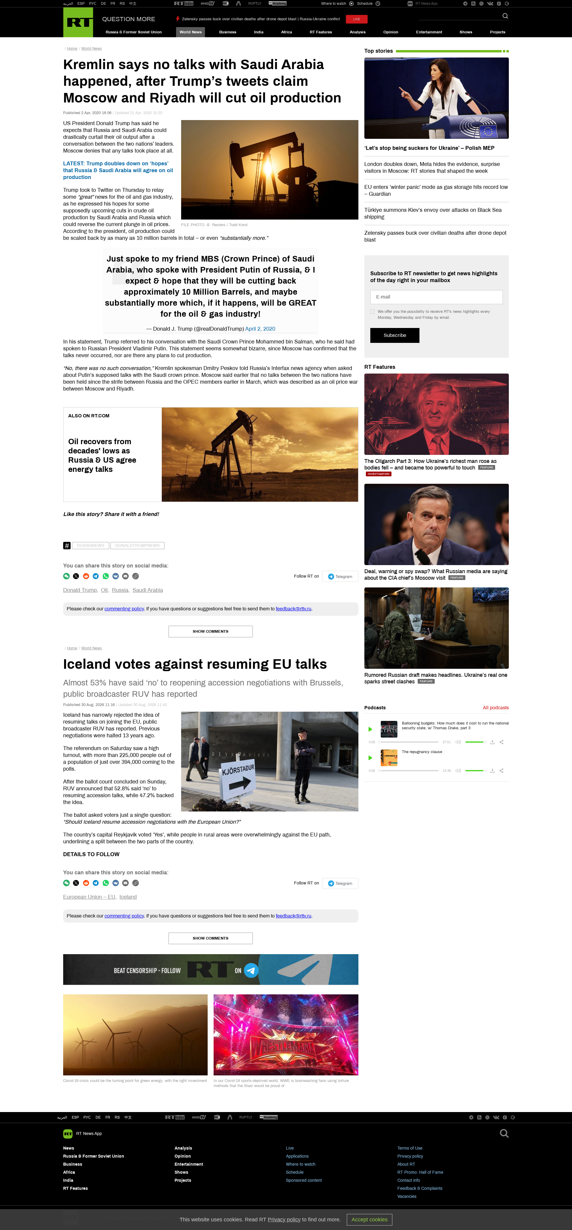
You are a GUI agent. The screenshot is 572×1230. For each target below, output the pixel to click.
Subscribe (395, 335)
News (68, 1148)
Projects (497, 32)
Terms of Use (409, 1148)
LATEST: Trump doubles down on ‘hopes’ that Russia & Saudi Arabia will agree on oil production (118, 170)
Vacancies (406, 1196)
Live (290, 1148)
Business (227, 32)
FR (113, 3)
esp (75, 1117)
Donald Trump (80, 590)
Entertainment (429, 32)
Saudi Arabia (148, 590)
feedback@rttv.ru (293, 608)
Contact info (408, 1180)
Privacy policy (410, 1156)
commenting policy (124, 608)
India (258, 32)
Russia (120, 590)
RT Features (321, 32)
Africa (286, 32)
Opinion (390, 32)
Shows (466, 32)
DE (103, 3)
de (98, 1117)
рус (87, 1117)
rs (117, 1117)
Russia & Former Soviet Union (134, 32)
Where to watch (300, 1164)
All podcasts (496, 707)
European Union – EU (89, 897)
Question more (128, 19)
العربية (68, 3)
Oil (104, 590)
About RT (406, 1164)
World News (191, 32)
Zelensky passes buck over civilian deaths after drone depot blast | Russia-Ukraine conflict (261, 19)
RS (122, 3)
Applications (297, 1156)
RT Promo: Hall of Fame (420, 1172)
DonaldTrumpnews (137, 545)
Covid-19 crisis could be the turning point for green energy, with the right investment (135, 1081)
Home (72, 48)
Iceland (128, 897)
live (356, 19)
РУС (93, 3)
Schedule (295, 1172)
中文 (132, 3)
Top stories (378, 51)
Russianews (90, 545)
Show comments (211, 631)
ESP (81, 3)
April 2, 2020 (260, 329)
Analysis (358, 32)
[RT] (184, 3)
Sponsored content (304, 1180)
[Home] (78, 22)
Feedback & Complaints (419, 1188)
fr (107, 1117)
